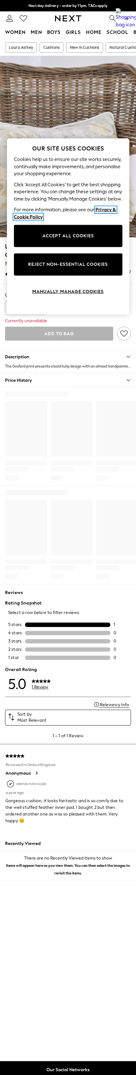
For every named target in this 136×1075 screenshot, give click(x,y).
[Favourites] (23, 18)
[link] (9, 18)
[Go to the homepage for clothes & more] (68, 18)
